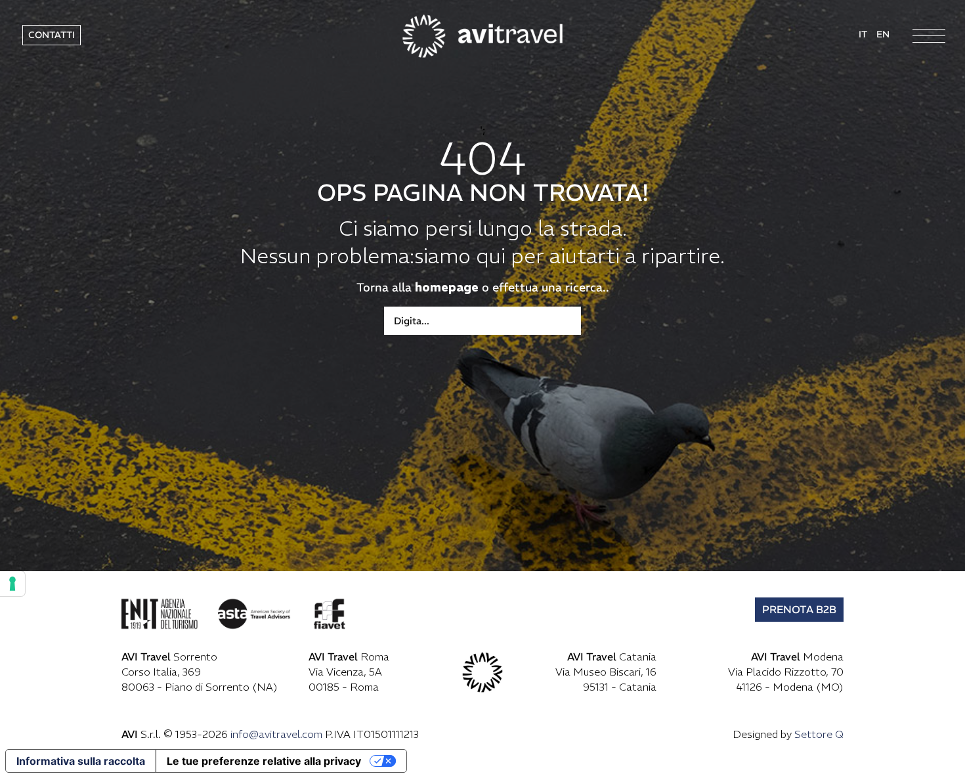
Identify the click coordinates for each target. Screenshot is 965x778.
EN (883, 34)
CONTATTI (51, 35)
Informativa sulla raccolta (80, 760)
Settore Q (819, 734)
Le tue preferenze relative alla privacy (264, 760)
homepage (447, 287)
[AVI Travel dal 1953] (482, 34)
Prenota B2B (799, 609)
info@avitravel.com (276, 734)
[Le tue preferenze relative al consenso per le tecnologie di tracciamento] (12, 583)
